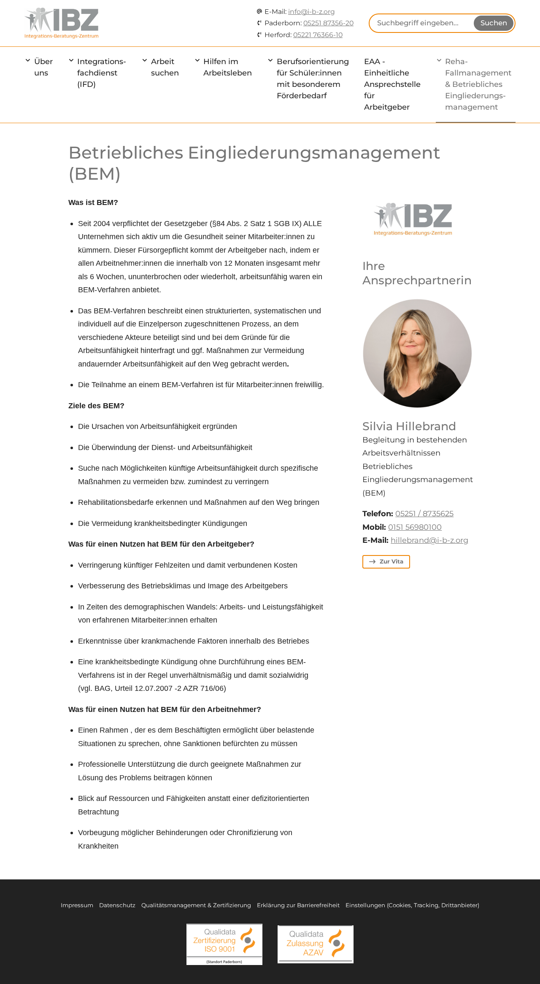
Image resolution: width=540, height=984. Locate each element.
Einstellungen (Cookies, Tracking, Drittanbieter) (412, 905)
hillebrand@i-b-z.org (429, 540)
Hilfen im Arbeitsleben (227, 67)
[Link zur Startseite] (61, 23)
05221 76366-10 (318, 35)
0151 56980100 (415, 527)
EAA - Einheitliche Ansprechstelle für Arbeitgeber (392, 84)
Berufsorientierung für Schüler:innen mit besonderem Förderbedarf (313, 78)
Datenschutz (117, 905)
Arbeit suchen (165, 67)
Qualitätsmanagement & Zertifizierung (196, 905)
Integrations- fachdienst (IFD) (101, 73)
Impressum (77, 905)
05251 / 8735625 (424, 513)
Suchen (494, 23)
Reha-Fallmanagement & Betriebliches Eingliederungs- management (478, 84)
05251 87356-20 (328, 23)
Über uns (43, 67)
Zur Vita (391, 561)
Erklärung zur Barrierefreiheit (298, 905)
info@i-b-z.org (311, 12)
